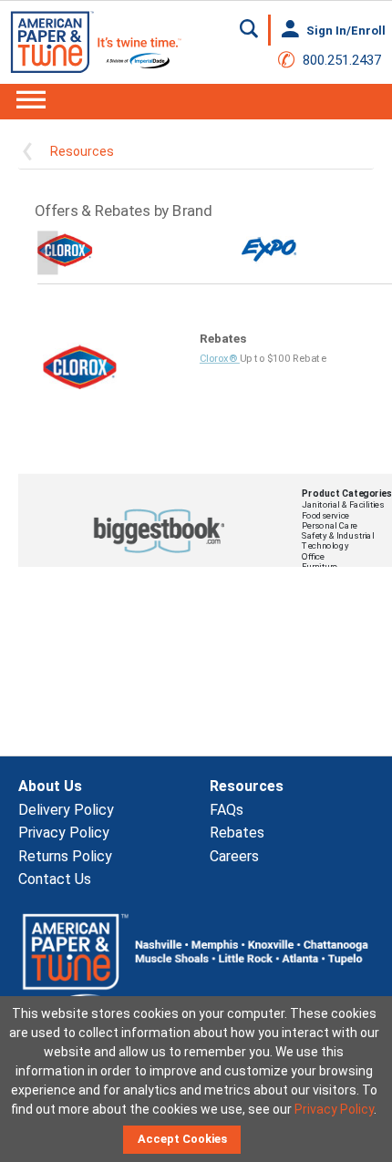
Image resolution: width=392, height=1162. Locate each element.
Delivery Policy (66, 809)
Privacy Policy (63, 832)
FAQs (226, 809)
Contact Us (54, 879)
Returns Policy (65, 856)
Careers (234, 856)
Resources (82, 151)
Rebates (237, 832)
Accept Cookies (182, 1139)
